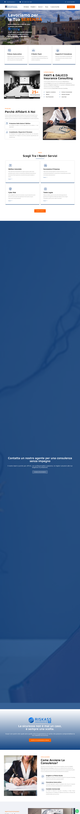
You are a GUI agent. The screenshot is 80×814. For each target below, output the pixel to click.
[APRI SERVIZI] (42, 7)
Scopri (44, 177)
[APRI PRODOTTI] (35, 7)
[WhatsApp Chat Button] (77, 811)
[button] (1, 27)
